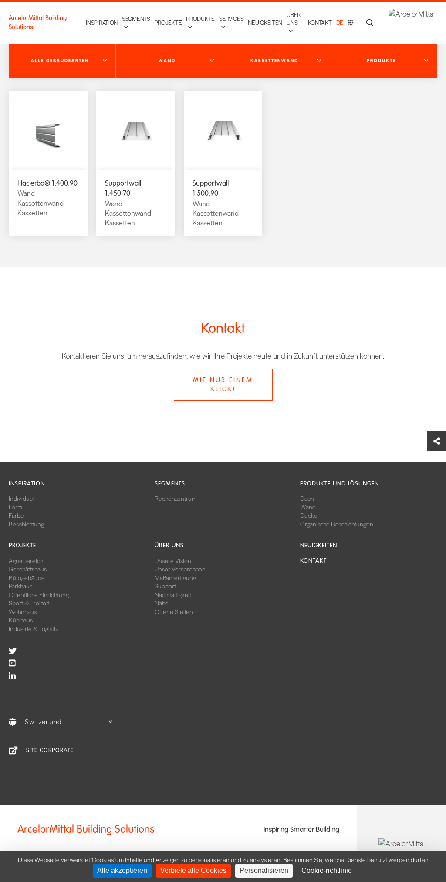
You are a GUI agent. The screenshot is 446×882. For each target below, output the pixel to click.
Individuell (22, 498)
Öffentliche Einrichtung (39, 594)
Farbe (16, 515)
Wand (308, 506)
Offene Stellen (174, 611)
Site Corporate (50, 750)
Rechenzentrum (175, 498)
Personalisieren (264, 870)
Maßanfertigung (175, 577)
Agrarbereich (26, 560)
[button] (62, 61)
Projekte (168, 22)
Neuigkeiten (265, 22)
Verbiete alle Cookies (193, 870)
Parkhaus (20, 585)
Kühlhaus (21, 619)
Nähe (162, 602)
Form (15, 506)
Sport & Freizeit (29, 602)
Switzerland (43, 721)
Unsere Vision (173, 560)
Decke (309, 515)
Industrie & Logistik (33, 628)
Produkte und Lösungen (339, 483)
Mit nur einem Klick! (223, 384)
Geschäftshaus (28, 568)
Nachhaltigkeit (173, 594)
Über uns (169, 545)
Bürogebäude (27, 577)
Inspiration (102, 22)
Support (165, 585)
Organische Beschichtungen (336, 523)
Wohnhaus (23, 611)
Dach (307, 498)
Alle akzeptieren (122, 870)
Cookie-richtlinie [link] (326, 870)
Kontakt (320, 22)
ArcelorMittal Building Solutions (38, 22)
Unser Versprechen (180, 568)
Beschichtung (26, 523)
